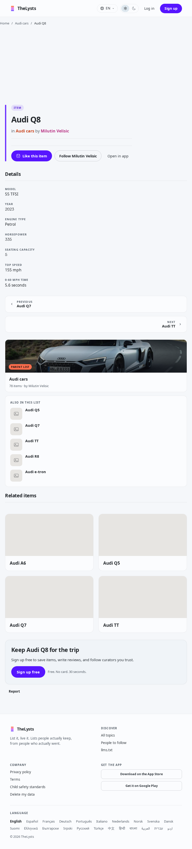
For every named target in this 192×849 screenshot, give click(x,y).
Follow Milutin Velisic (78, 155)
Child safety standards (27, 787)
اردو (170, 828)
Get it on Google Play (142, 786)
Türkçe (99, 828)
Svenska (153, 821)
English (16, 821)
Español (32, 821)
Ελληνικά (31, 828)
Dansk (168, 821)
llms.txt (106, 750)
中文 (111, 828)
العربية (146, 828)
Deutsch (65, 821)
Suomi (15, 828)
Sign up (171, 8)
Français (48, 821)
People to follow (113, 743)
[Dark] (134, 8)
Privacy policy (20, 772)
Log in (149, 8)
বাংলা (133, 828)
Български (50, 828)
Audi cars (21, 23)
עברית (158, 828)
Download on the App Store (141, 774)
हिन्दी (122, 828)
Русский (83, 828)
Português (84, 821)
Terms (15, 779)
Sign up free (28, 671)
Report (14, 691)
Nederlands (120, 821)
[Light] (125, 8)
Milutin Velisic (55, 131)
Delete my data (22, 794)
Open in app (118, 155)
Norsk (138, 821)
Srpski (67, 828)
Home (4, 23)
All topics (108, 735)
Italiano (102, 821)
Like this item (34, 155)
